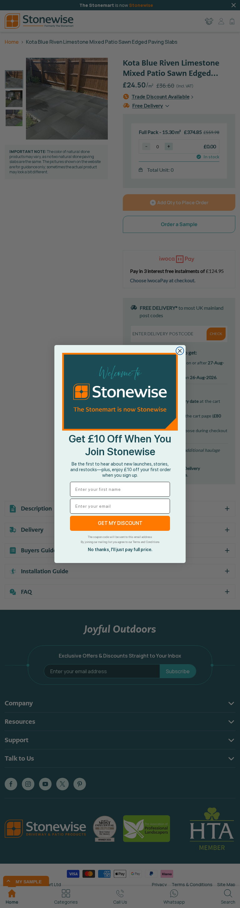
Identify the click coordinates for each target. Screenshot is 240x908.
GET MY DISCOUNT (120, 523)
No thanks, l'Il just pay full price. (120, 549)
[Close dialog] (180, 351)
